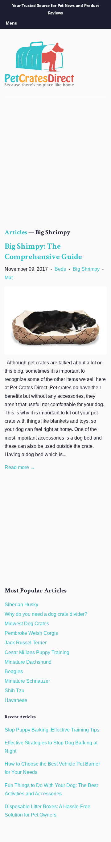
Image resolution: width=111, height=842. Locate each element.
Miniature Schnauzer (27, 681)
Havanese (16, 700)
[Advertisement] (55, 168)
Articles (16, 233)
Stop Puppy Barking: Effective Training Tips (52, 729)
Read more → (20, 467)
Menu (12, 23)
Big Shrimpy (86, 269)
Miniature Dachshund (28, 662)
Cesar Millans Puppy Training (37, 652)
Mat (9, 277)
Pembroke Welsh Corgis (31, 633)
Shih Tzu (14, 690)
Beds (60, 269)
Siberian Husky (21, 604)
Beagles (14, 671)
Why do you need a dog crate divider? (46, 614)
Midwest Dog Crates (27, 623)
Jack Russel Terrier (26, 642)
